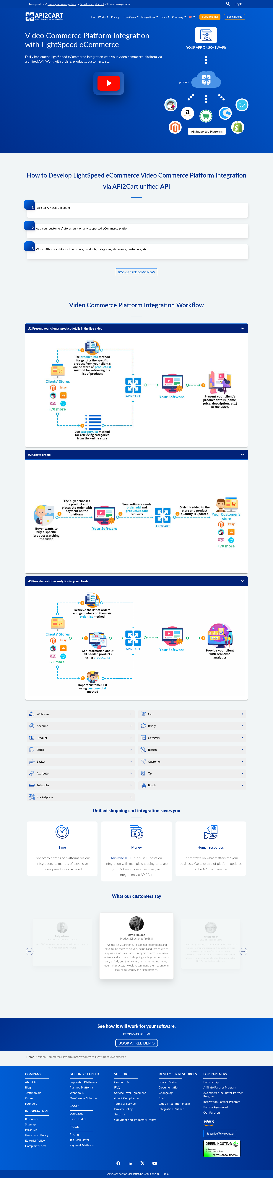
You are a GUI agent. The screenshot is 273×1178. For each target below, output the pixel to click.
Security (119, 1114)
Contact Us (121, 1081)
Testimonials (33, 1092)
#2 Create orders (39, 454)
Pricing (115, 17)
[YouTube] (155, 1164)
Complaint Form (35, 1146)
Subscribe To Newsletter (220, 1133)
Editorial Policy (35, 1140)
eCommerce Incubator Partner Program (223, 1094)
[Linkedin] (130, 1164)
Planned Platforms (82, 1087)
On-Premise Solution (83, 1098)
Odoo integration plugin (174, 1103)
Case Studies (78, 1119)
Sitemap (30, 1124)
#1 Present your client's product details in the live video (65, 328)
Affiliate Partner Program (219, 1087)
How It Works (97, 17)
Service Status (168, 1081)
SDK (162, 1098)
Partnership (211, 1081)
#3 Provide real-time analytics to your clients (58, 581)
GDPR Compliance (126, 1098)
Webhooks (77, 1092)
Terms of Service (125, 1103)
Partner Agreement (215, 1107)
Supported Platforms (83, 1081)
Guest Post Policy (36, 1135)
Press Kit (31, 1129)
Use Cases (130, 17)
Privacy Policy (123, 1108)
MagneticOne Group (139, 1173)
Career (29, 1098)
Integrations (148, 17)
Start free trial (210, 16)
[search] (228, 5)
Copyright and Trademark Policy (135, 1119)
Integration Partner (171, 1108)
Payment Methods (82, 1145)
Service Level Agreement (130, 1092)
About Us (31, 1081)
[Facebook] (118, 1164)
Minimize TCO (121, 858)
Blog (28, 1087)
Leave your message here (62, 4)
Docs (164, 17)
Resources (31, 1119)
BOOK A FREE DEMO (136, 1043)
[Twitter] (142, 1164)
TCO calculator (79, 1139)
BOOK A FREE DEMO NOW (136, 272)
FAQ (117, 1087)
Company (177, 17)
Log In (238, 4)
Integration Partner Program (221, 1101)
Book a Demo (234, 16)
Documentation (169, 1087)
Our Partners (211, 1112)
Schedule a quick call (92, 4)
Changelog (166, 1092)
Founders (31, 1103)
